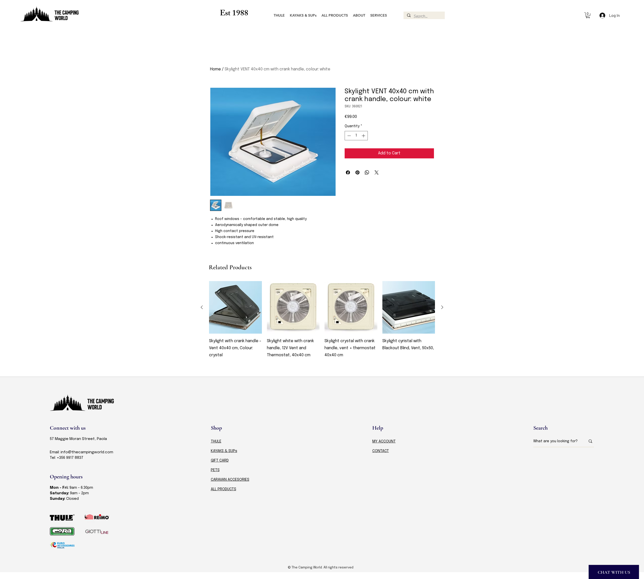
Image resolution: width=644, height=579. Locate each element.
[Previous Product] (202, 307)
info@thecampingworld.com (87, 452)
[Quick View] (235, 307)
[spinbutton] (356, 135)
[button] (587, 15)
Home (215, 69)
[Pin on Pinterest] (357, 172)
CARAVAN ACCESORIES (230, 480)
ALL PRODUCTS (223, 489)
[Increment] (364, 135)
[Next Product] (442, 307)
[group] (322, 323)
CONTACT (380, 451)
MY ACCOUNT (384, 441)
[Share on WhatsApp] (367, 172)
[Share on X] (377, 172)
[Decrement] (348, 135)
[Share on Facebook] (348, 172)
